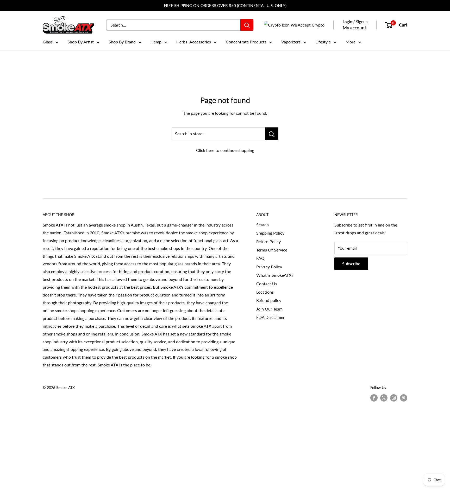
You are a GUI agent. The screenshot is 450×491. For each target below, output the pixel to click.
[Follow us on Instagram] (393, 398)
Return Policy (268, 241)
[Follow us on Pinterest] (403, 398)
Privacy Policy (269, 266)
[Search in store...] (271, 133)
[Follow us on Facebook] (374, 398)
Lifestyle (323, 41)
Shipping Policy (270, 232)
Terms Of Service (271, 249)
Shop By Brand (122, 41)
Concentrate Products (246, 41)
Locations (265, 291)
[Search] (246, 25)
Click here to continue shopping (225, 150)
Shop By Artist (80, 41)
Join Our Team (269, 308)
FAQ (260, 258)
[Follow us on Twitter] (384, 398)
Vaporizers (291, 41)
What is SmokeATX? (274, 275)
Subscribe (351, 263)
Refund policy (268, 300)
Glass (48, 41)
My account (354, 27)
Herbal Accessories (193, 41)
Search (262, 224)
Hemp (156, 41)
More (350, 41)
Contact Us (266, 283)
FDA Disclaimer (270, 317)
